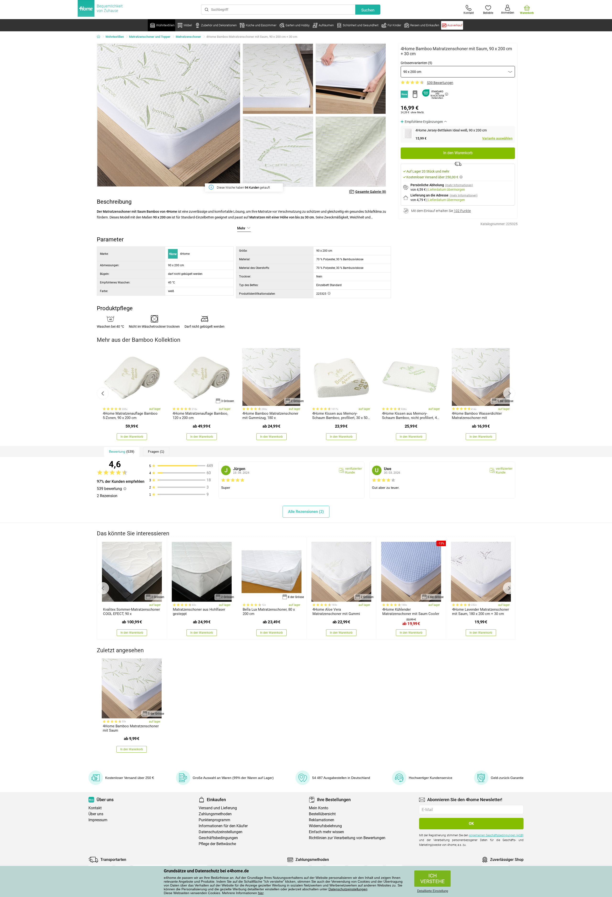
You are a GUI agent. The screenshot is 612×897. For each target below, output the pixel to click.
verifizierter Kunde (353, 470)
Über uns (95, 814)
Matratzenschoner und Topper (149, 36)
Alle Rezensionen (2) (306, 511)
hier (260, 893)
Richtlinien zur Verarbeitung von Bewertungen (347, 838)
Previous (103, 393)
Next (509, 393)
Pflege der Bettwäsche (217, 844)
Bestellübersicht (322, 814)
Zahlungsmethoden (215, 814)
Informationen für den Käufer (223, 826)
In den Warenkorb (458, 153)
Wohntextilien (114, 36)
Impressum (97, 820)
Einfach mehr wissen (326, 832)
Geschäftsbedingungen (218, 838)
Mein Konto (318, 808)
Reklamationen (321, 820)
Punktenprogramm (214, 820)
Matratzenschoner (188, 36)
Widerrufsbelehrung (325, 826)
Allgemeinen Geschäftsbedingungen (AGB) (496, 835)
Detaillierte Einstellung (432, 891)
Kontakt (95, 808)
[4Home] (100, 37)
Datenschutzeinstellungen (347, 889)
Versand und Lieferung (218, 808)
